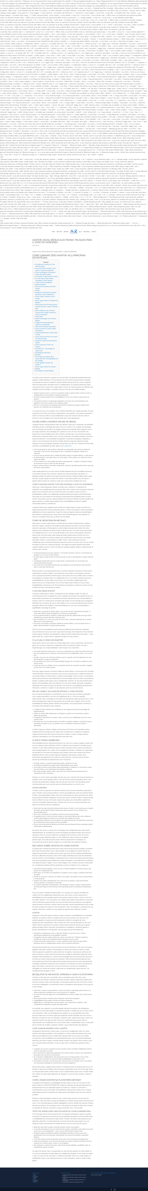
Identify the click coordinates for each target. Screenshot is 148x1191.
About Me (59, 231)
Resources (87, 231)
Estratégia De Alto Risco (43, 352)
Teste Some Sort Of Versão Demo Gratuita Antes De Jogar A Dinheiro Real (46, 306)
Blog (80, 231)
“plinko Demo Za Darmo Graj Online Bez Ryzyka (73, 1182)
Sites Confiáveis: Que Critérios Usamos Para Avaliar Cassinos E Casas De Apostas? (45, 312)
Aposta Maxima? (40, 284)
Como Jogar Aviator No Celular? (45, 367)
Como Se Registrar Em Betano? (45, 272)
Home (53, 231)
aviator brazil (35, 245)
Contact (93, 231)
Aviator (37, 290)
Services (66, 231)
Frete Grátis (39, 316)
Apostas (37, 355)
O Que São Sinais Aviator (43, 274)
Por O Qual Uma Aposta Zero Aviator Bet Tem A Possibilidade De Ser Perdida (46, 359)
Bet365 (37, 369)
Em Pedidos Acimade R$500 (44, 371)
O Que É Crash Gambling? (43, 282)
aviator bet (67, 446)
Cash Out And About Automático (45, 326)
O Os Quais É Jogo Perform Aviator (46, 276)
